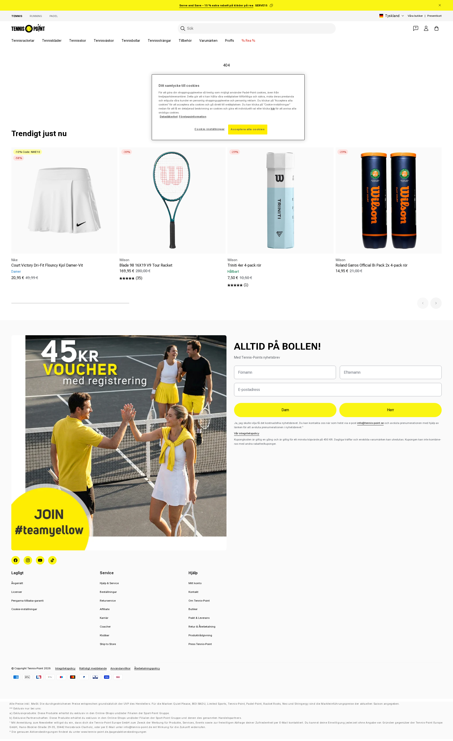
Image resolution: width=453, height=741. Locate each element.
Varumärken (208, 40)
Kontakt (193, 592)
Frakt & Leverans (199, 618)
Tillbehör (185, 40)
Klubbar (104, 635)
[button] (422, 303)
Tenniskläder (52, 40)
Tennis (16, 16)
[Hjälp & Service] (416, 28)
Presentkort (434, 15)
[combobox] (257, 28)
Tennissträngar (159, 40)
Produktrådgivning (200, 635)
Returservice (108, 600)
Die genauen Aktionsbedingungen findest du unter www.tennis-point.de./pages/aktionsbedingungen (79, 731)
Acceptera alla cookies (248, 129)
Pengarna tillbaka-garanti (27, 600)
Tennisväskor (104, 40)
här (273, 108)
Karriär (104, 618)
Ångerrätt (17, 583)
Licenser (16, 592)
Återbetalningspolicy (147, 668)
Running (36, 16)
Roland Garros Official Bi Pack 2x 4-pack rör (371, 265)
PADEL (54, 16)
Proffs (229, 40)
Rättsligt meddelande (93, 668)
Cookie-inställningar (24, 609)
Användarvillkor (120, 668)
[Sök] (183, 28)
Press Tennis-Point (200, 644)
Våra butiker (415, 15)
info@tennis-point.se (370, 423)
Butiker (193, 609)
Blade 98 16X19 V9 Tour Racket (145, 265)
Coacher (105, 626)
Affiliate (104, 609)
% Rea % (248, 40)
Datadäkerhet (169, 116)
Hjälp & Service (109, 583)
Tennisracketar (22, 40)
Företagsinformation (192, 116)
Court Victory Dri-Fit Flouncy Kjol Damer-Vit (47, 265)
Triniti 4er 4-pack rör (244, 265)
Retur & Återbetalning (202, 626)
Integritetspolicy (65, 668)
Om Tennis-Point (199, 600)
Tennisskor (77, 40)
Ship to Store (108, 644)
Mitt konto (195, 583)
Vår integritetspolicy (246, 433)
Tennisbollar (131, 40)
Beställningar (108, 592)
